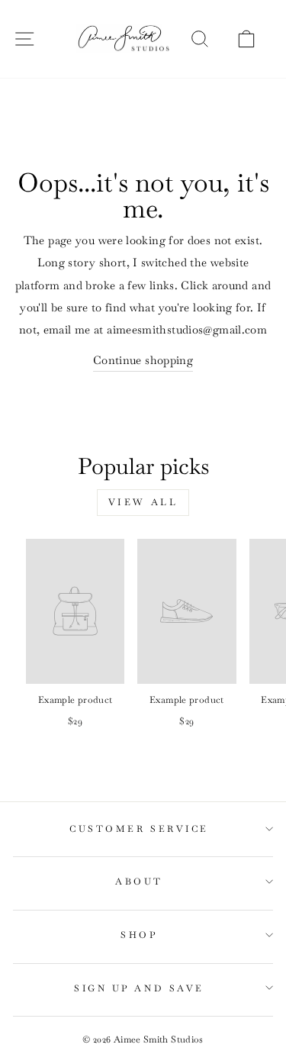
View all (143, 502)
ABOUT (139, 881)
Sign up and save (139, 988)
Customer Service (139, 828)
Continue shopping (143, 360)
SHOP (139, 934)
